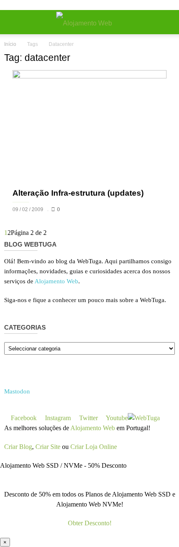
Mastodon (17, 391)
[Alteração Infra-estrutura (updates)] (89, 126)
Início (10, 44)
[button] (167, 22)
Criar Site (47, 446)
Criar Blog (18, 446)
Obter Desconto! (90, 523)
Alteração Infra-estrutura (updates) (78, 193)
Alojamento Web (56, 281)
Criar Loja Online (93, 446)
